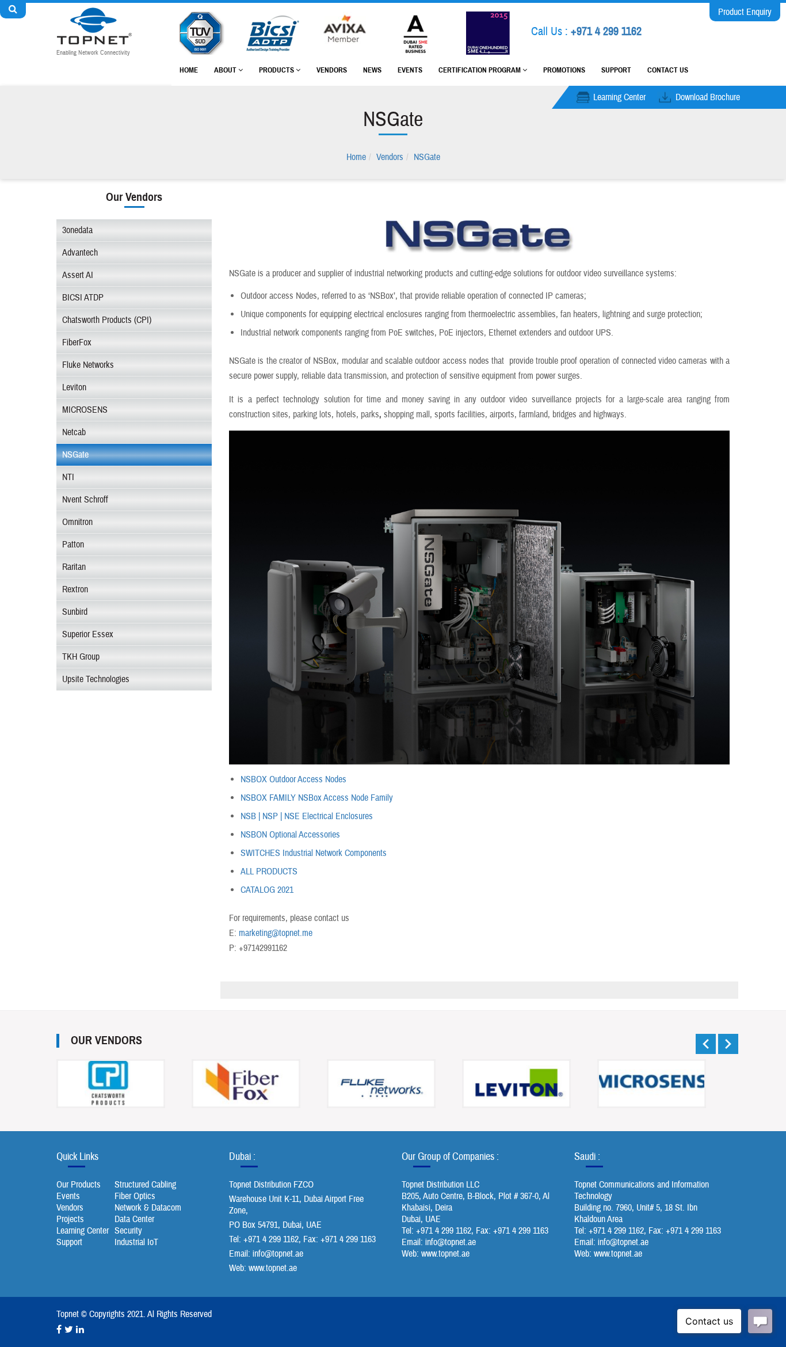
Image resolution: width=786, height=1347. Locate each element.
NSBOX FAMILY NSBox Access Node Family (317, 798)
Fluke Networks (88, 365)
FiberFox (76, 342)
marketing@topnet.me (275, 933)
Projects (70, 1219)
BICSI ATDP (83, 297)
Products (277, 70)
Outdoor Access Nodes (306, 779)
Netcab (74, 432)
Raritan (74, 567)
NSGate (427, 157)
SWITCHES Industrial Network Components (314, 853)
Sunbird (74, 612)
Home (189, 70)
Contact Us (667, 70)
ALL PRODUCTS (269, 871)
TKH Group (81, 657)
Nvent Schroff (85, 499)
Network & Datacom (148, 1207)
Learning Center (619, 97)
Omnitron (77, 522)
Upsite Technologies (95, 679)
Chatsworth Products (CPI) (106, 320)
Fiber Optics (135, 1196)
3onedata (77, 230)
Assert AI (77, 275)
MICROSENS (85, 410)
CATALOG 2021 (267, 890)
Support (616, 70)
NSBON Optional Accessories (290, 834)
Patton (73, 544)
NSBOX (254, 779)
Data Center (134, 1219)
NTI (68, 477)
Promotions (564, 70)
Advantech (80, 252)
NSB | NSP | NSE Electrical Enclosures (307, 816)
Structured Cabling (145, 1184)
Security (128, 1230)
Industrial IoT (136, 1242)
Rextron (75, 589)
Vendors (331, 70)
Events (410, 70)
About (226, 70)
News (372, 70)
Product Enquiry (745, 12)
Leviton (74, 387)
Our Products (78, 1184)
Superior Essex (87, 634)
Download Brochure (708, 97)
